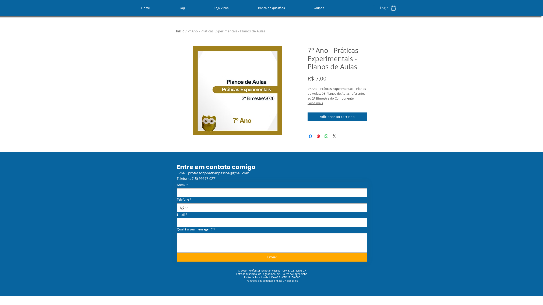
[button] (393, 8)
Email (182, 214)
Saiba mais (315, 103)
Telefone (184, 199)
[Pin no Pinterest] (318, 136)
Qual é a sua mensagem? (196, 229)
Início (180, 31)
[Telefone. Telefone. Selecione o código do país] (184, 207)
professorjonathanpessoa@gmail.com (218, 173)
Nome (182, 185)
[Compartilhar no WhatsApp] (326, 136)
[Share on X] (334, 136)
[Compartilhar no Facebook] (310, 136)
